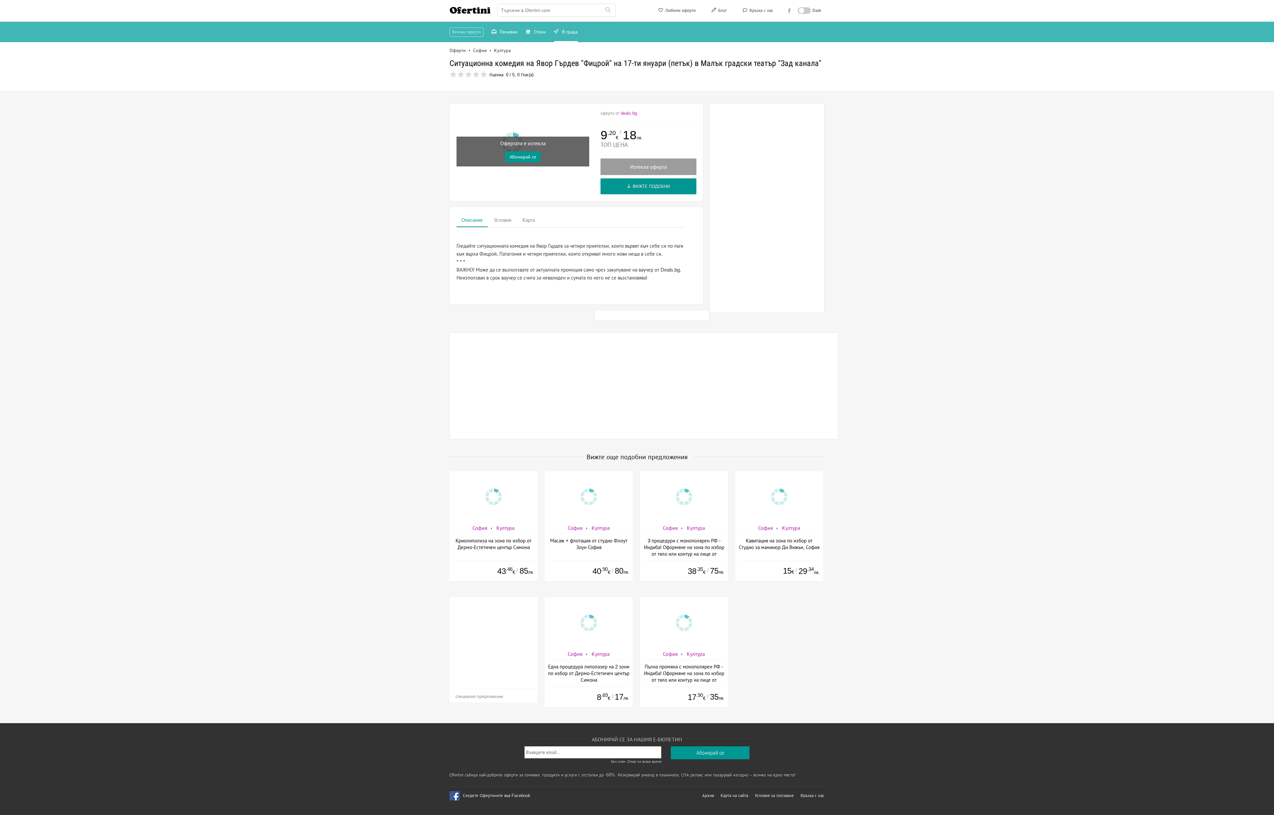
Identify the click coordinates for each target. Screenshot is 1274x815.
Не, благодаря (694, 105)
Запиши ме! (686, 91)
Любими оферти (680, 10)
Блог (722, 10)
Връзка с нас (760, 10)
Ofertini (470, 10)
